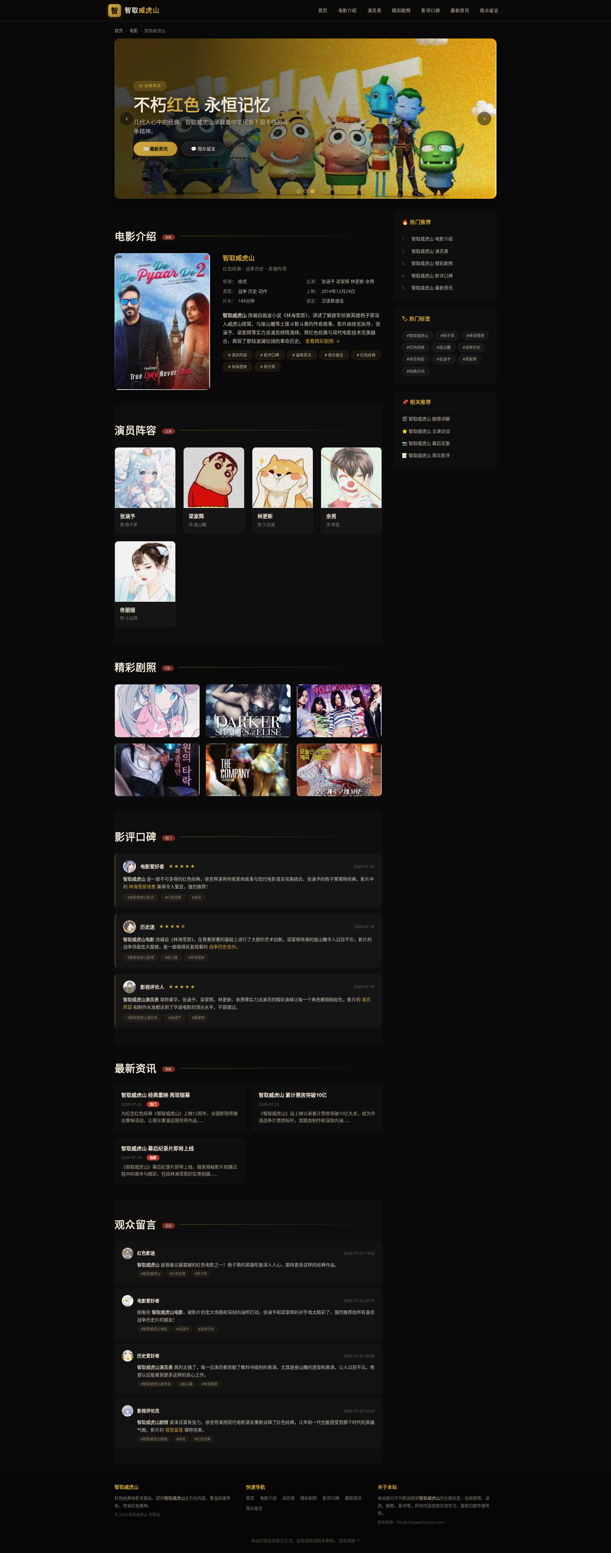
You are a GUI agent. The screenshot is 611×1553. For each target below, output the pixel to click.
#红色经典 (416, 347)
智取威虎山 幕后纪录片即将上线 (157, 1148)
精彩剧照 (401, 10)
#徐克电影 (416, 359)
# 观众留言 (334, 355)
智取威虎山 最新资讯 (427, 288)
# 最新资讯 (301, 355)
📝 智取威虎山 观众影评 (426, 455)
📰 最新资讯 (155, 149)
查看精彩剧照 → (322, 341)
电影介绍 (347, 10)
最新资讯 (460, 10)
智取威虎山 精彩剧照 (427, 263)
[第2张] (305, 191)
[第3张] (312, 191)
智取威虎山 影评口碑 (427, 276)
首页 (322, 10)
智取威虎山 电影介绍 (427, 239)
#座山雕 (444, 347)
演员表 (375, 10)
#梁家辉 (470, 359)
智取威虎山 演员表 (425, 251)
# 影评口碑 (269, 355)
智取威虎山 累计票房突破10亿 (293, 1095)
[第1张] (298, 191)
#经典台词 (416, 371)
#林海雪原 (475, 335)
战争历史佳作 (222, 947)
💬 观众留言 (203, 149)
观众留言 (489, 10)
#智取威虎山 (417, 335)
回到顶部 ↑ (349, 1540)
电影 (134, 30)
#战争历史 (472, 347)
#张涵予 (444, 359)
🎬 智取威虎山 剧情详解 (426, 419)
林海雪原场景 (142, 887)
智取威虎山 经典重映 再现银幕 (155, 1095)
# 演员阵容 (237, 355)
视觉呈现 (174, 1430)
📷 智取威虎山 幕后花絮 (426, 443)
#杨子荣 (447, 335)
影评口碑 (430, 10)
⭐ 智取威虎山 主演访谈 (426, 431)
